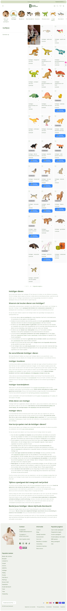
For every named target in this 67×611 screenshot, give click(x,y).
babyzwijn (36, 373)
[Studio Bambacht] (33, 5)
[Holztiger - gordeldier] (60, 221)
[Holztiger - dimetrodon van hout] (47, 95)
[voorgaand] (19, 2)
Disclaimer (62, 607)
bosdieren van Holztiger (15, 371)
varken (53, 395)
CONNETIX (5, 561)
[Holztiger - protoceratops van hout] (34, 95)
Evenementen (40, 537)
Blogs (37, 532)
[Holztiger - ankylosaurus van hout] (60, 73)
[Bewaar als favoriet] (42, 26)
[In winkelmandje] (51, 35)
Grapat (4, 563)
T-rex (47, 417)
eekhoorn (27, 373)
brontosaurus (53, 417)
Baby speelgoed (55, 541)
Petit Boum (5, 577)
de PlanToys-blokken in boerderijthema (39, 393)
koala (25, 407)
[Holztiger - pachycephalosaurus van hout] (60, 51)
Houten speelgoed (56, 534)
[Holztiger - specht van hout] (60, 31)
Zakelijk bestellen (41, 534)
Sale (52, 544)
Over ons (38, 539)
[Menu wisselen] (3, 6)
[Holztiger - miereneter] (34, 246)
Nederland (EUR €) (60, 1)
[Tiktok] (29, 543)
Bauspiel (4, 558)
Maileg (3, 572)
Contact (38, 529)
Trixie (3, 591)
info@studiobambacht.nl (25, 531)
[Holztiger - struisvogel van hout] (47, 121)
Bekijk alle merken (7, 556)
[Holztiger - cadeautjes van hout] (60, 246)
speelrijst (20, 460)
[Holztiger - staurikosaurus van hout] (47, 51)
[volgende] (48, 2)
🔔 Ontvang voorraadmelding (60, 111)
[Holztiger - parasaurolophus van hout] (47, 73)
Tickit (3, 589)
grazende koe (45, 395)
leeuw (14, 407)
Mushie (4, 575)
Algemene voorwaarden (30, 607)
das (42, 373)
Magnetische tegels (56, 532)
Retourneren (39, 548)
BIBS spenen (54, 539)
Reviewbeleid (56, 607)
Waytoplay (5, 594)
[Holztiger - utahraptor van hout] (34, 121)
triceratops (11, 419)
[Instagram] (23, 543)
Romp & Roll (5, 582)
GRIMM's (4, 568)
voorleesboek (17, 340)
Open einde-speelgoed (57, 529)
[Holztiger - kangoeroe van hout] (34, 51)
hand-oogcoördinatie (34, 322)
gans (19, 397)
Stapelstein (5, 584)
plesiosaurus (19, 419)
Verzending (39, 544)
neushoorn (34, 407)
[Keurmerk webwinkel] (25, 548)
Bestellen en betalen (41, 541)
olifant (51, 405)
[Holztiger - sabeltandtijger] (47, 221)
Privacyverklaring (40, 607)
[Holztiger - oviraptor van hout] (34, 73)
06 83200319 (22, 529)
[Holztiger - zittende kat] (60, 171)
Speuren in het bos (21, 377)
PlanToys (4, 579)
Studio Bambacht (6, 586)
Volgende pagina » (37, 286)
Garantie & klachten (41, 546)
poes (13, 397)
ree (49, 373)
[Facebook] (20, 543)
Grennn (4, 565)
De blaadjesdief (32, 377)
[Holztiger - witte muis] (47, 31)
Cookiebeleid (49, 607)
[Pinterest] (26, 543)
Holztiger (4, 570)
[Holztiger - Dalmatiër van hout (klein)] (34, 269)
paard (38, 395)
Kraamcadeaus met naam (58, 537)
